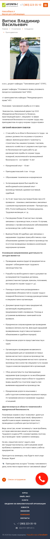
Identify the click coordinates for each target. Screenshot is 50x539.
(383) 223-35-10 (30, 4)
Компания (25, 514)
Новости (25, 507)
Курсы (25, 493)
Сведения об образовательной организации (25, 504)
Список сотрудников (17, 480)
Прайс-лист (25, 496)
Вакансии (25, 511)
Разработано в (37, 535)
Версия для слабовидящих (13, 14)
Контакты (25, 518)
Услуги (25, 500)
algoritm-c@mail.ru (26, 528)
